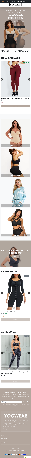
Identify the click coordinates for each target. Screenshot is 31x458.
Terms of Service (21, 404)
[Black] (2, 316)
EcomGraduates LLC (23, 452)
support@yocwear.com (10, 429)
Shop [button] (3, 435)
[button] (2, 4)
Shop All (15, 256)
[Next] (17, 94)
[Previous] (14, 94)
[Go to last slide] (2, 79)
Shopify (10, 452)
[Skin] (3, 316)
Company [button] (4, 439)
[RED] (2, 102)
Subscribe (26, 402)
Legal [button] (3, 442)
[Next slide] (29, 79)
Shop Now (9, 27)
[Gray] (2, 377)
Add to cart (15, 106)
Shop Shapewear (20, 27)
